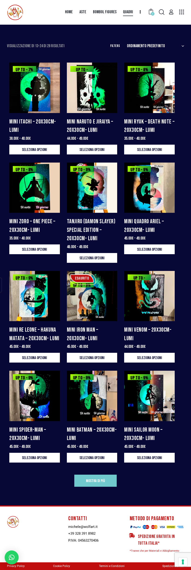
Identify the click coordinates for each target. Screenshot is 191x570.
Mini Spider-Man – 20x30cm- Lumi (27, 434)
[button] (12, 557)
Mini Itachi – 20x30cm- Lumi (32, 126)
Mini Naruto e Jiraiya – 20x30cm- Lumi (90, 126)
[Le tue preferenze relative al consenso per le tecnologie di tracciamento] (182, 561)
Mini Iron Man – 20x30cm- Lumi (82, 334)
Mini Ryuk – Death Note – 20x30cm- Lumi (149, 126)
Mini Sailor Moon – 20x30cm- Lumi (143, 434)
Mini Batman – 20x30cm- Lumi (92, 434)
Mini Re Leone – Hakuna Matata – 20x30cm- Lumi (34, 334)
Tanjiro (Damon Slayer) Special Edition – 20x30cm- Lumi (91, 230)
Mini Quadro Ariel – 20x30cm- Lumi (144, 225)
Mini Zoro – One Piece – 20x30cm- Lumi (32, 225)
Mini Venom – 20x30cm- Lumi (147, 334)
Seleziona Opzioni (34, 149)
